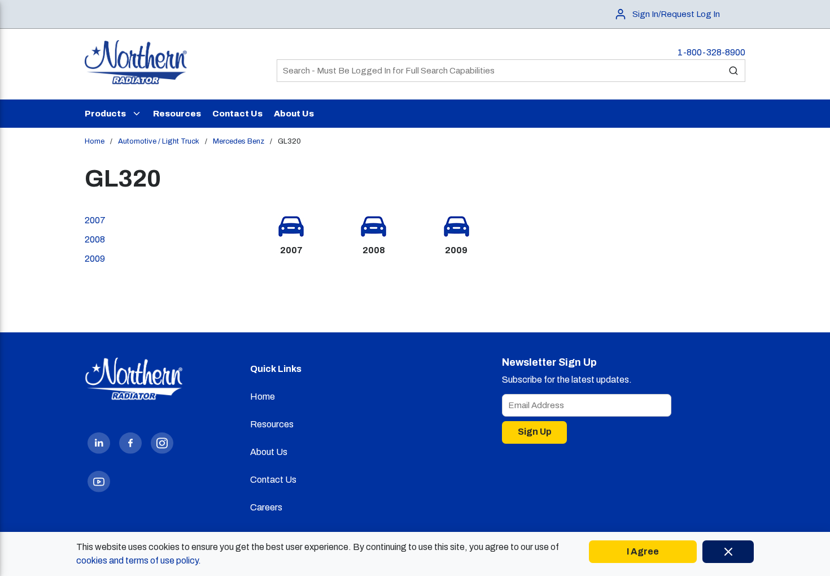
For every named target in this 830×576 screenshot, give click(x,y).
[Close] (728, 551)
